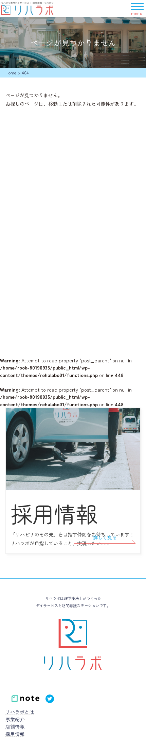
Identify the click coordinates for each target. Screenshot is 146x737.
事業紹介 (14, 719)
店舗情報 (14, 726)
